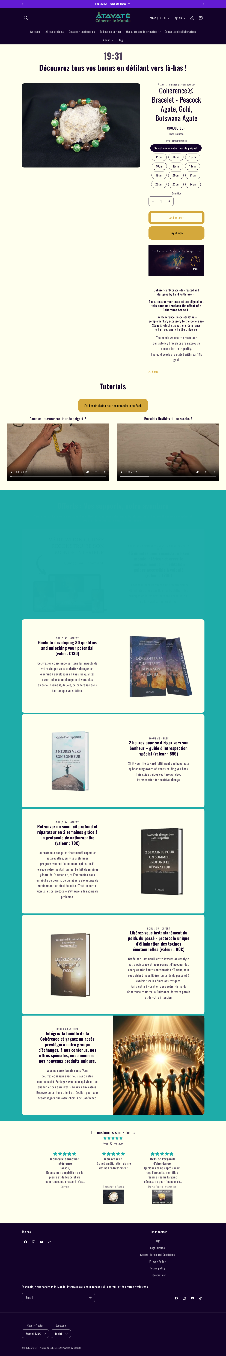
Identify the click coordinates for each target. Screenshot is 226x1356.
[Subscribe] (90, 1297)
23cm (176, 184)
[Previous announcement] (22, 4)
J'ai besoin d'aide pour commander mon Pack (113, 405)
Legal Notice (157, 1248)
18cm (192, 166)
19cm (159, 175)
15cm (192, 157)
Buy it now (176, 233)
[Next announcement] (203, 4)
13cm (159, 157)
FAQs (157, 1241)
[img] (113, 1138)
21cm (193, 175)
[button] (26, 18)
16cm (159, 166)
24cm (193, 184)
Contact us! (159, 1275)
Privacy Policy (157, 1261)
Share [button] (155, 372)
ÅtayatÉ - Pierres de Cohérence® (46, 1347)
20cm (176, 175)
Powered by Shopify (72, 1347)
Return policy (157, 1268)
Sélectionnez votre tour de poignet (175, 148)
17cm (176, 166)
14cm (176, 157)
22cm (158, 184)
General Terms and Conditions (157, 1255)
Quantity (176, 193)
